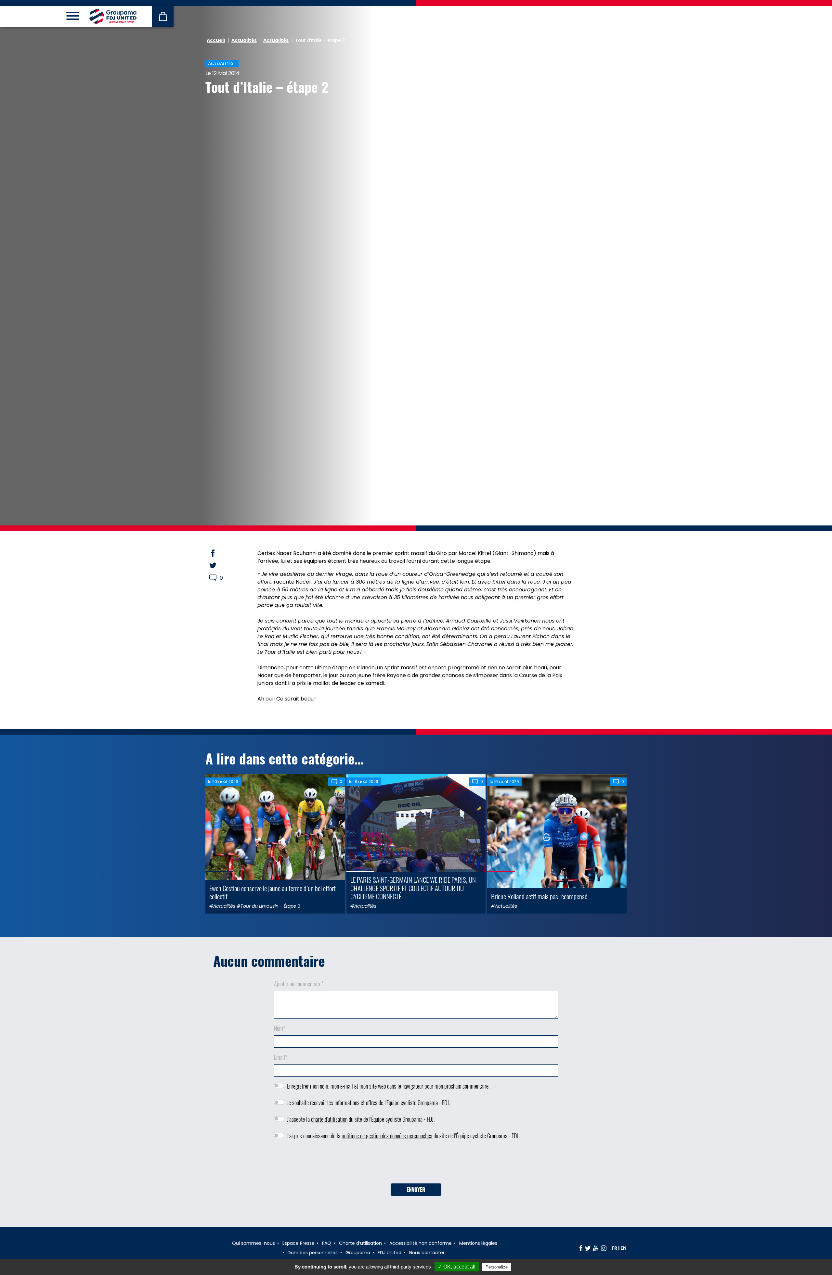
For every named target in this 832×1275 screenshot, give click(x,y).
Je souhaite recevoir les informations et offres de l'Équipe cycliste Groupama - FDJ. (368, 1102)
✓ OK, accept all (456, 1266)
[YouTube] (596, 1248)
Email (280, 1057)
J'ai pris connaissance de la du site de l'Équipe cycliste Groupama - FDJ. (403, 1135)
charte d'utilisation (329, 1119)
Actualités (244, 40)
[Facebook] (581, 1248)
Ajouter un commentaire (299, 983)
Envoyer (416, 1189)
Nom (279, 1028)
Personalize (497, 1267)
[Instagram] (604, 1248)
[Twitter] (588, 1248)
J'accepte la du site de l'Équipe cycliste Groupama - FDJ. (361, 1119)
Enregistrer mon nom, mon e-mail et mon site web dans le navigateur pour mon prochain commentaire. (388, 1086)
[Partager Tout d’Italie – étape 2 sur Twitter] (219, 565)
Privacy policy (528, 1266)
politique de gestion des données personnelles (387, 1135)
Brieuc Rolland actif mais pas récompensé (539, 896)
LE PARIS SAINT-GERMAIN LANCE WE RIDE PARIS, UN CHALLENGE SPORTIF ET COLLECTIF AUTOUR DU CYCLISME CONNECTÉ (413, 888)
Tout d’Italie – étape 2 (267, 87)
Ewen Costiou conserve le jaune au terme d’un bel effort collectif (272, 892)
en (623, 1248)
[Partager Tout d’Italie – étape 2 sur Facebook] (219, 553)
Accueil (216, 40)
